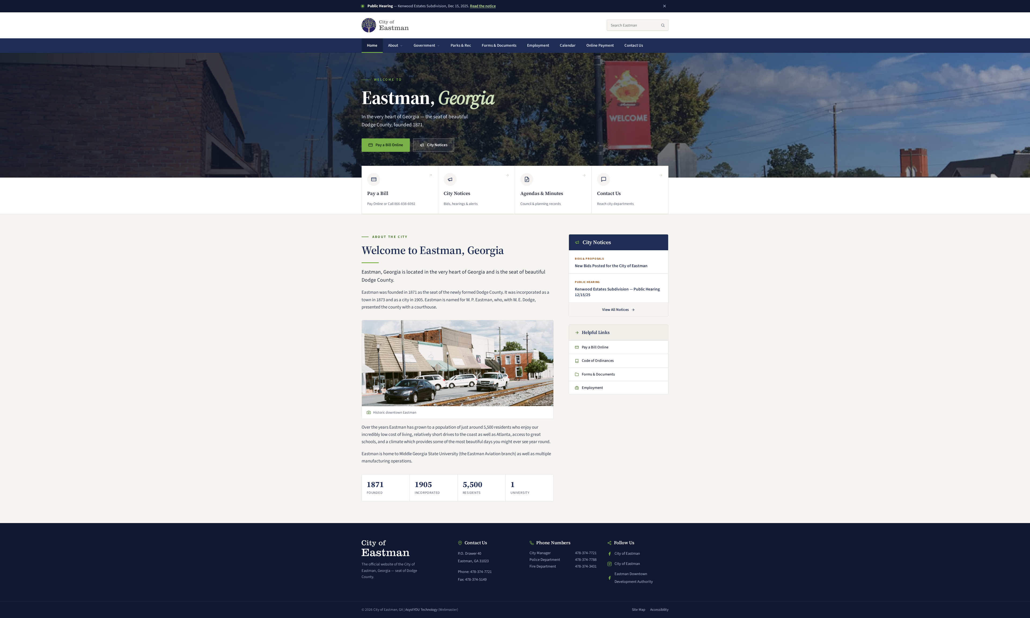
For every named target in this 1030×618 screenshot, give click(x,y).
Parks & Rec (461, 45)
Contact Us (633, 45)
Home (372, 45)
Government (424, 45)
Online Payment (602, 47)
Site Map (638, 609)
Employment (538, 45)
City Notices (437, 145)
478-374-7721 (586, 553)
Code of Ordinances (595, 362)
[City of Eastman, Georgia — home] (385, 25)
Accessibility (659, 609)
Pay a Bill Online (389, 146)
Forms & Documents (499, 45)
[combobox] (637, 25)
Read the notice (483, 6)
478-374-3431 (586, 566)
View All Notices (615, 309)
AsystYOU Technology (421, 609)
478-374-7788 (586, 559)
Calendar (568, 45)
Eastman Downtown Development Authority (630, 577)
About (393, 45)
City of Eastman (627, 554)
